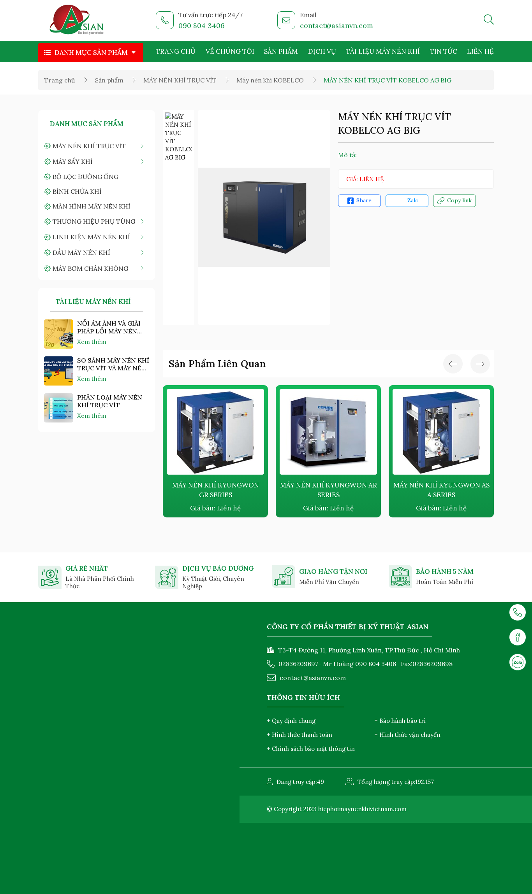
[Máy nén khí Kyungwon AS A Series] (335, 432)
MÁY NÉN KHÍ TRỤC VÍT (180, 80)
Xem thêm (91, 341)
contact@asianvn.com (336, 25)
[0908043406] (517, 662)
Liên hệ (480, 51)
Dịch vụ (322, 51)
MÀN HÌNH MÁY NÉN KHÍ (91, 206)
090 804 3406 (201, 25)
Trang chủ (176, 51)
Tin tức (443, 51)
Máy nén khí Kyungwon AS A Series (335, 490)
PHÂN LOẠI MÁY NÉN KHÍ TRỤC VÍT (109, 401)
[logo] (77, 20)
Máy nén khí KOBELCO (270, 80)
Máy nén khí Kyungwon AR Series (222, 490)
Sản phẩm (281, 51)
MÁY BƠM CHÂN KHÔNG (90, 268)
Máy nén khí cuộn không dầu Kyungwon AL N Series (448, 490)
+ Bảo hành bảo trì (400, 720)
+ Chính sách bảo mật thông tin (311, 748)
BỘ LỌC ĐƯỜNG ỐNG (85, 177)
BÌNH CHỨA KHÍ (77, 191)
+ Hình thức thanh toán (299, 734)
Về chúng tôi (230, 51)
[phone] (517, 612)
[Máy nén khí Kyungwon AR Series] (222, 432)
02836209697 (298, 664)
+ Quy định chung (291, 720)
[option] (178, 137)
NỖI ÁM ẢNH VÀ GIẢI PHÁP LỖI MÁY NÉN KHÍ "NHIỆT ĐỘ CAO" (109, 327)
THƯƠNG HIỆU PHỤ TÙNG (94, 221)
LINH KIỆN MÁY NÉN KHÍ (91, 237)
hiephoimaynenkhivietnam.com (362, 809)
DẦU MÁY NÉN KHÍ (81, 252)
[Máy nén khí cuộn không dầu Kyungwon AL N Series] (448, 432)
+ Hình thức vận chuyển (407, 734)
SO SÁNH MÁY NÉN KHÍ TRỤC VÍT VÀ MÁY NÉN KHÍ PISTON (113, 364)
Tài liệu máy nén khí (383, 51)
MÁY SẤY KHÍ (73, 161)
